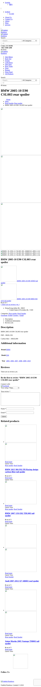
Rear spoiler (13, 313)
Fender (7, 61)
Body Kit (8, 59)
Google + (16, 315)
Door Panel (9, 72)
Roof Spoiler (21, 313)
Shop (7, 23)
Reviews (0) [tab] (9, 323)
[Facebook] (6, 677)
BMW (8, 350)
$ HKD (7, 12)
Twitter (10, 315)
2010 (29, 361)
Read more (8, 462)
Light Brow (9, 62)
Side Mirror (9, 57)
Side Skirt (8, 64)
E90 (7, 355)
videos (7, 21)
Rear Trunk (9, 66)
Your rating (5, 388)
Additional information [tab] (12, 321)
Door (7, 68)
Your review (5, 391)
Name (3, 409)
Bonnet (7, 70)
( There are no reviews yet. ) (10, 304)
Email (22, 315)
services (7, 25)
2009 (24, 361)
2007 (16, 361)
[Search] (3, 43)
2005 (8, 361)
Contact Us (9, 19)
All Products (9, 74)
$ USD (11, 14)
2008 (20, 361)
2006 (12, 361)
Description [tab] (9, 319)
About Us (8, 17)
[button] (5, 386)
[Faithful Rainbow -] (6, 53)
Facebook (4, 315)
